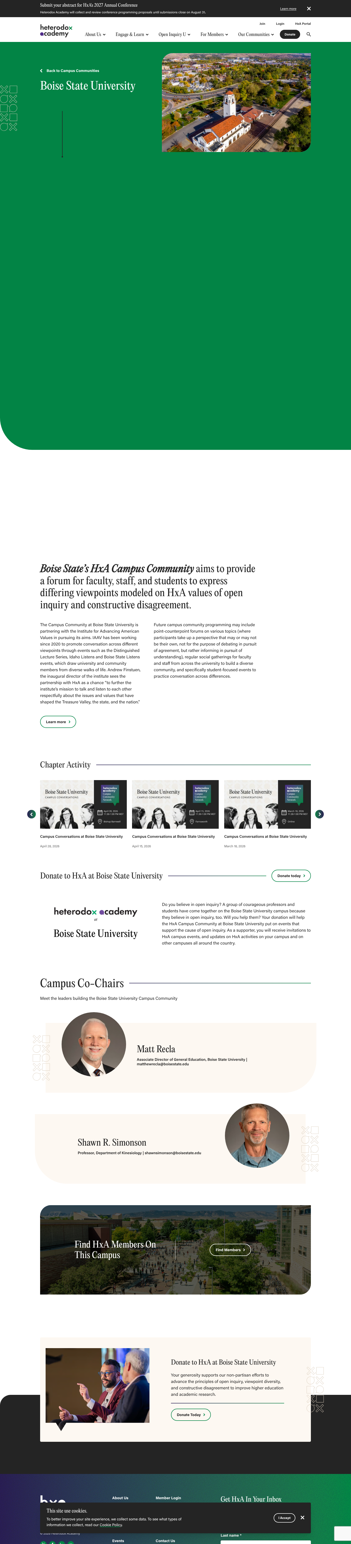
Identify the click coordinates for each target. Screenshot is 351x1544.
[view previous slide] (31, 814)
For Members (212, 34)
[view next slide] (319, 814)
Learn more (288, 8)
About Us (93, 34)
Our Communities (254, 34)
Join (262, 23)
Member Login (168, 1497)
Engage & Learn (130, 34)
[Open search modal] (309, 34)
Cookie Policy (111, 1525)
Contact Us (165, 1540)
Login (280, 23)
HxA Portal (303, 23)
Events (118, 1540)
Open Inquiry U (172, 34)
